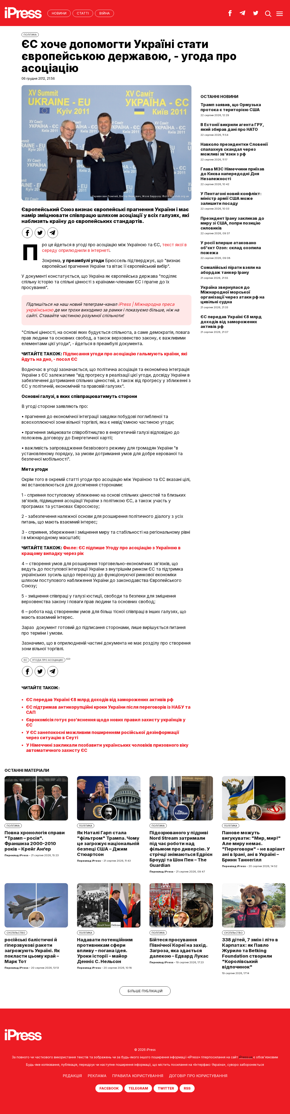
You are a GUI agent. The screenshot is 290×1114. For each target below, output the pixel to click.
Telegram (138, 1088)
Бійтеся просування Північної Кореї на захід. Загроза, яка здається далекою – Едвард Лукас (179, 948)
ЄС (25, 660)
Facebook (109, 1088)
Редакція (72, 1075)
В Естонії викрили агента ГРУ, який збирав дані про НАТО (232, 127)
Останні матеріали (27, 770)
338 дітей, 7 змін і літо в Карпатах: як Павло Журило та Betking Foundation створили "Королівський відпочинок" (250, 953)
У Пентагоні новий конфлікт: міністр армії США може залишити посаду (231, 198)
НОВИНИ (59, 13)
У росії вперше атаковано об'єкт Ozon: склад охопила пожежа (231, 247)
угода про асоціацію (47, 660)
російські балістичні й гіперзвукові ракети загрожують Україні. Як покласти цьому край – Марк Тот (32, 950)
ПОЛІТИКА (30, 34)
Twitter (166, 1088)
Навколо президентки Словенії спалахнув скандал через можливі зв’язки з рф (234, 149)
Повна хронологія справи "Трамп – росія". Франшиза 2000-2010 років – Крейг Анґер (35, 841)
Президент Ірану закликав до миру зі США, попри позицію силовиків (232, 223)
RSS (187, 1088)
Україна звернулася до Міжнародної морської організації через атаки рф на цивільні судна (232, 294)
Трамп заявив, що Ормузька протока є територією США (231, 107)
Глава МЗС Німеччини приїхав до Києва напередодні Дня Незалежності (232, 174)
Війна (104, 13)
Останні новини (219, 96)
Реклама (97, 1075)
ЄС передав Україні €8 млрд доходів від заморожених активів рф (99, 699)
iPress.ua (245, 1057)
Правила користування (137, 1075)
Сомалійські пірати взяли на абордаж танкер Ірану (231, 270)
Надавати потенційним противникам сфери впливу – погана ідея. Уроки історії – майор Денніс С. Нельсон (105, 950)
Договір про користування (198, 1075)
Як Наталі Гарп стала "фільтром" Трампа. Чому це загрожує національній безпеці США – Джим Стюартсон (108, 843)
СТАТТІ (83, 13)
